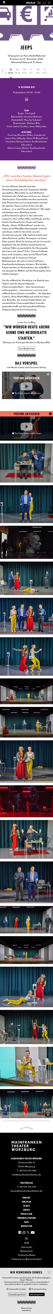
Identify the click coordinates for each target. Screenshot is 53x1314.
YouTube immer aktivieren (28, 393)
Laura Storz (11, 138)
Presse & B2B (26, 1213)
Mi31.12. (24, 71)
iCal (26, 99)
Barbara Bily (33, 123)
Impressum (26, 1310)
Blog (26, 1221)
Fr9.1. (31, 71)
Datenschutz (26, 1308)
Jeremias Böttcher (33, 116)
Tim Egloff (30, 113)
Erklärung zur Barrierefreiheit (26, 1259)
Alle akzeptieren (37, 1294)
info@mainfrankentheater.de (26, 1174)
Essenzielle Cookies (17, 1289)
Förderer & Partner (26, 1217)
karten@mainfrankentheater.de (26, 1190)
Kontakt (26, 1197)
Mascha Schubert (33, 119)
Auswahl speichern (17, 1294)
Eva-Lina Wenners (17, 134)
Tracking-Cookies (39, 1289)
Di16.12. (11, 71)
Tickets (26, 1205)
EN (39, 3)
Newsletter (26, 1225)
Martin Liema (14, 147)
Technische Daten (26, 1254)
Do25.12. (18, 71)
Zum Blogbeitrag (26, 348)
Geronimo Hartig (14, 141)
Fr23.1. (45, 71)
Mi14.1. (38, 71)
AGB (26, 1242)
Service (26, 1209)
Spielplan (30, 3)
